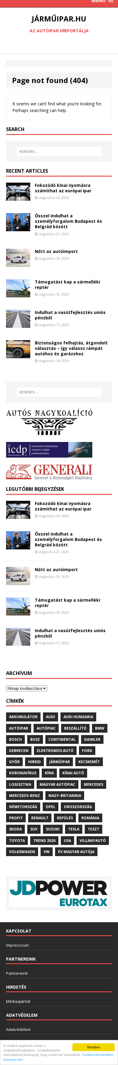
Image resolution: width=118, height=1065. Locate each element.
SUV (34, 829)
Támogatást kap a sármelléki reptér (67, 284)
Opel (50, 806)
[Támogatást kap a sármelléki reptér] (18, 293)
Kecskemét (89, 761)
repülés (65, 817)
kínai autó (73, 773)
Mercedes (93, 784)
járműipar (59, 761)
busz (35, 739)
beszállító (75, 728)
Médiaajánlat (18, 1001)
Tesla (73, 829)
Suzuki (53, 829)
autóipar (18, 728)
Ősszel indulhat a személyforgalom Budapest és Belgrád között (68, 221)
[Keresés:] (59, 151)
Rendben (93, 1047)
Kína (49, 773)
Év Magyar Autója (76, 851)
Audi (50, 716)
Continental (62, 739)
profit (16, 817)
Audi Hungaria (78, 716)
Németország (23, 806)
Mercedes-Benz (24, 795)
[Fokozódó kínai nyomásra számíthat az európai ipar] (18, 197)
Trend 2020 (44, 840)
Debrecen (18, 750)
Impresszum (17, 945)
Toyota (17, 840)
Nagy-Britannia (64, 795)
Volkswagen (22, 851)
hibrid (34, 761)
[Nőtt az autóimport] (18, 263)
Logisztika (20, 784)
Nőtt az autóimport (56, 251)
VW (47, 851)
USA (67, 840)
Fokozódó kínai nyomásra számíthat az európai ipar (63, 187)
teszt (93, 829)
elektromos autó (55, 750)
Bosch (15, 739)
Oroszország (78, 806)
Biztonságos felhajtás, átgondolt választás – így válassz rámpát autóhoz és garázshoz (71, 348)
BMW (99, 728)
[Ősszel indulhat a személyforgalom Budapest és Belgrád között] (18, 227)
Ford (87, 750)
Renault (39, 817)
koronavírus (22, 773)
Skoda (15, 829)
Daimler (92, 739)
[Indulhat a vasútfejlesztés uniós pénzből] (18, 324)
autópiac (46, 728)
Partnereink (17, 973)
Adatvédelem (18, 1029)
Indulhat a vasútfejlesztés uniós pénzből (70, 315)
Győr (14, 761)
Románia (90, 817)
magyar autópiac (57, 784)
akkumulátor (23, 716)
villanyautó (93, 840)
